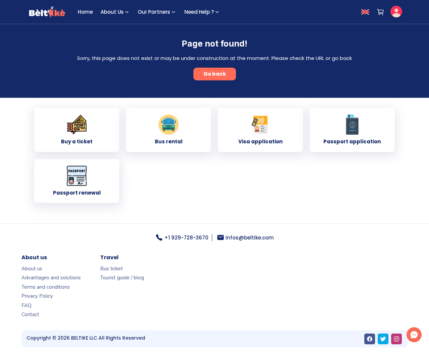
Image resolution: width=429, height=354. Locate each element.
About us (31, 268)
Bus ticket (111, 268)
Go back (214, 73)
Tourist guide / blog (122, 277)
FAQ (26, 305)
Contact (30, 314)
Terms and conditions (45, 287)
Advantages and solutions (51, 277)
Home (85, 11)
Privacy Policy (37, 296)
